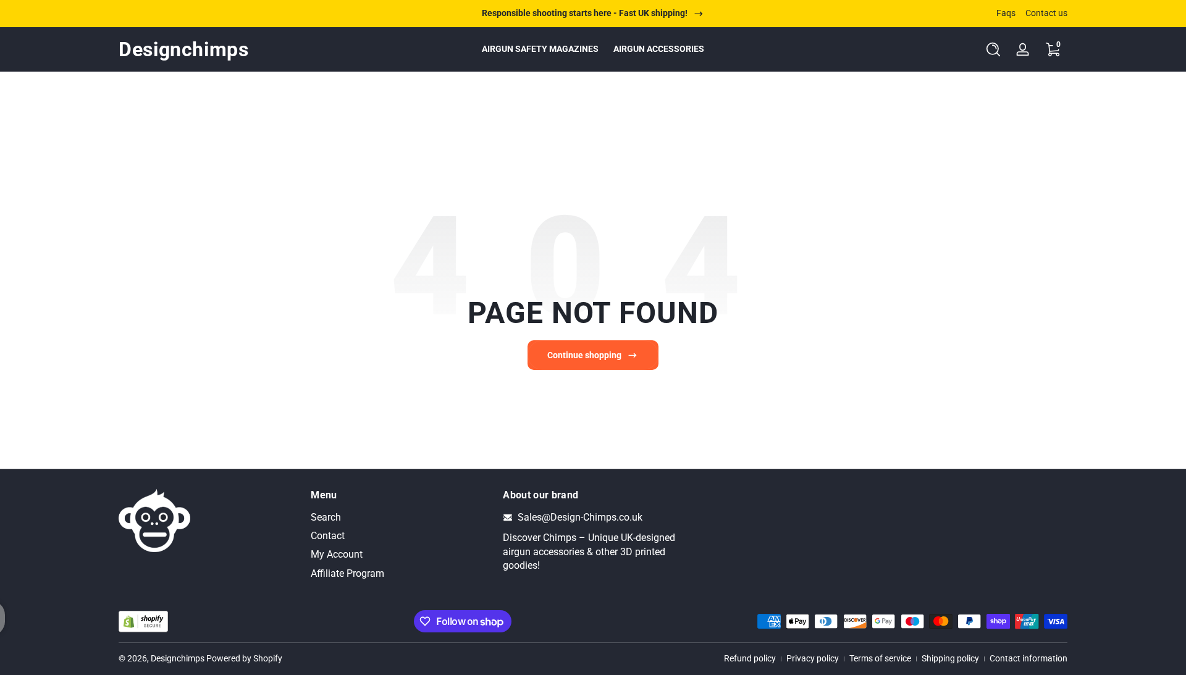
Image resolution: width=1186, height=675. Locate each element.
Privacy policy (812, 658)
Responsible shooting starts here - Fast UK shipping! (585, 13)
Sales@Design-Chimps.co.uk (580, 517)
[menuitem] (400, 517)
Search (326, 517)
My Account (337, 555)
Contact (328, 536)
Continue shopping (584, 355)
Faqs (1006, 13)
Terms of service (880, 658)
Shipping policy (950, 658)
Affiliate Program (347, 573)
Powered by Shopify (244, 658)
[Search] (993, 49)
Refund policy (750, 658)
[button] (993, 49)
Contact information (1028, 658)
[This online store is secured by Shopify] (143, 621)
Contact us (1046, 13)
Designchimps (177, 658)
